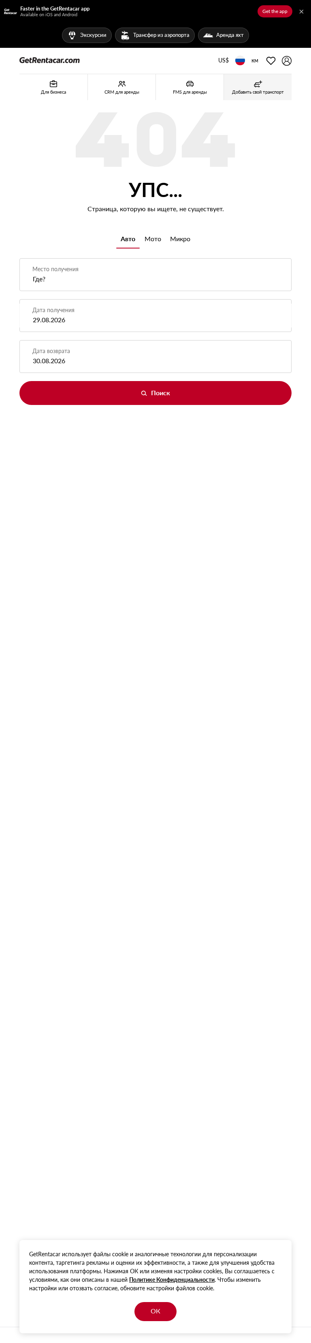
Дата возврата (51, 350)
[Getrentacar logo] (49, 59)
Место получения (55, 269)
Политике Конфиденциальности (172, 1279)
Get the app (275, 11)
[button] (223, 61)
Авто (128, 238)
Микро (180, 238)
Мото (153, 238)
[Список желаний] (270, 60)
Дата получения (53, 309)
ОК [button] (155, 1311)
